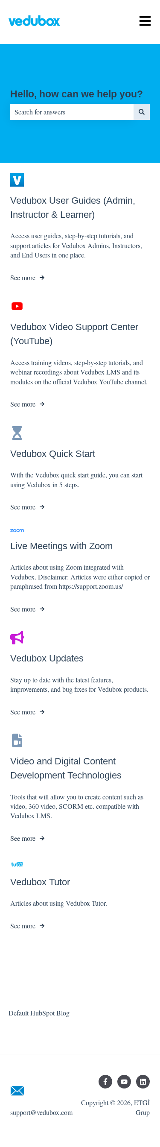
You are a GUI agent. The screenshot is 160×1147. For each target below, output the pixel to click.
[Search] (142, 112)
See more (22, 277)
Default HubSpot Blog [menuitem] (39, 1012)
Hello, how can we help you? (76, 93)
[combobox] (72, 112)
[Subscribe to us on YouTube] (124, 1081)
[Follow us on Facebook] (105, 1081)
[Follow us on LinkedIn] (143, 1081)
